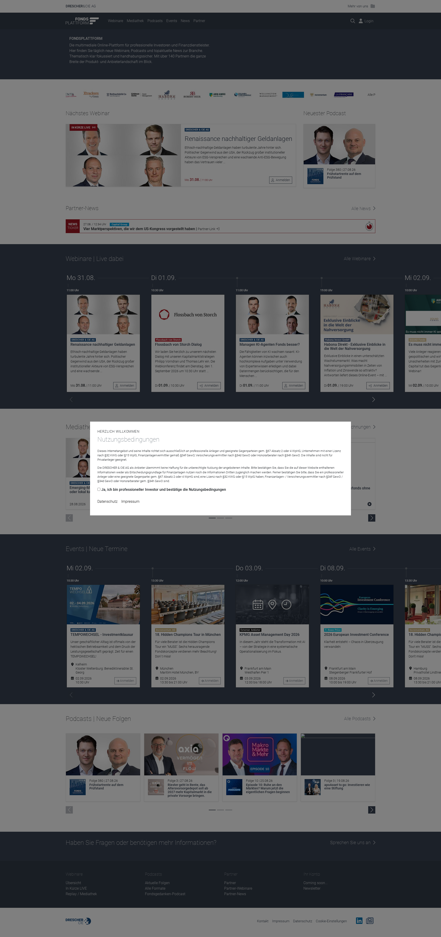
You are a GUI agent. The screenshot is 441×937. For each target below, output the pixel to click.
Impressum (130, 501)
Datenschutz (107, 501)
